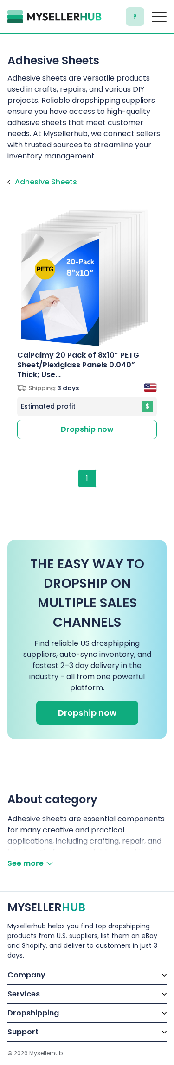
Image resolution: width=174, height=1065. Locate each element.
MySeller (46, 907)
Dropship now (87, 429)
